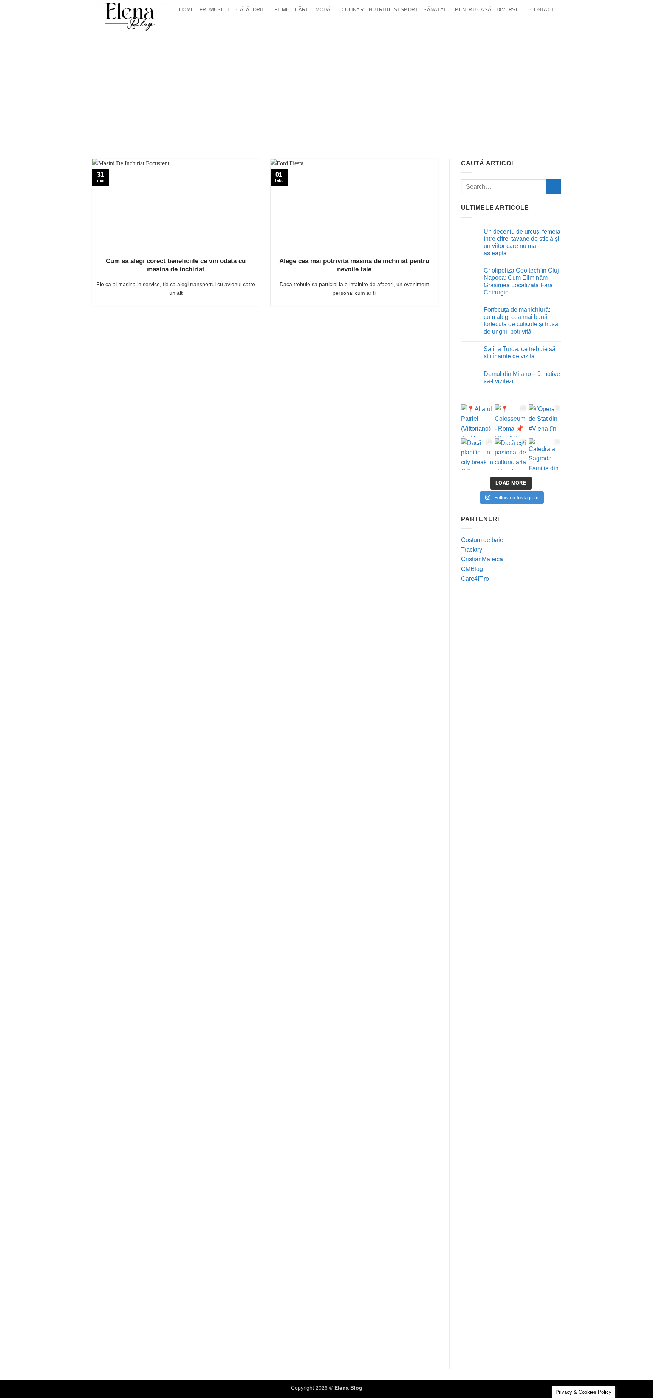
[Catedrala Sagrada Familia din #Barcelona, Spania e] (545, 454)
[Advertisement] (326, 90)
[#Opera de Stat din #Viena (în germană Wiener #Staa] (545, 420)
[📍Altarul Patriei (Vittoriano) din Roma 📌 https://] (477, 420)
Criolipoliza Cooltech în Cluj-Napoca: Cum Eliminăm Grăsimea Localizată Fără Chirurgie (522, 281)
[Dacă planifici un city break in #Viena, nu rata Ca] (477, 454)
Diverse (508, 9)
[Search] (184, 24)
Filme (281, 9)
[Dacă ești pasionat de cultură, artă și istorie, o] (511, 454)
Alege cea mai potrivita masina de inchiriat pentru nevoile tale (354, 265)
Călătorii (249, 9)
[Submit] (553, 186)
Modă (323, 9)
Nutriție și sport (393, 9)
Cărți (302, 9)
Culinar (353, 9)
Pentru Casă (473, 9)
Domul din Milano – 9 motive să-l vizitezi (522, 377)
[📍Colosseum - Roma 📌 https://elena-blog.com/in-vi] (511, 420)
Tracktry (471, 550)
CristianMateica (482, 559)
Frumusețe (215, 9)
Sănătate (436, 9)
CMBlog (472, 569)
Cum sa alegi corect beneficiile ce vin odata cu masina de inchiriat (176, 265)
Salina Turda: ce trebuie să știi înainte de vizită (520, 352)
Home (186, 9)
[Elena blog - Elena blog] (130, 17)
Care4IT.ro (475, 579)
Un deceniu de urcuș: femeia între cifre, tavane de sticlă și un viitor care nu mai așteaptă (522, 242)
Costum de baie (482, 540)
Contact (542, 9)
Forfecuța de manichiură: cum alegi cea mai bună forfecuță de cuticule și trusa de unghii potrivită (521, 320)
